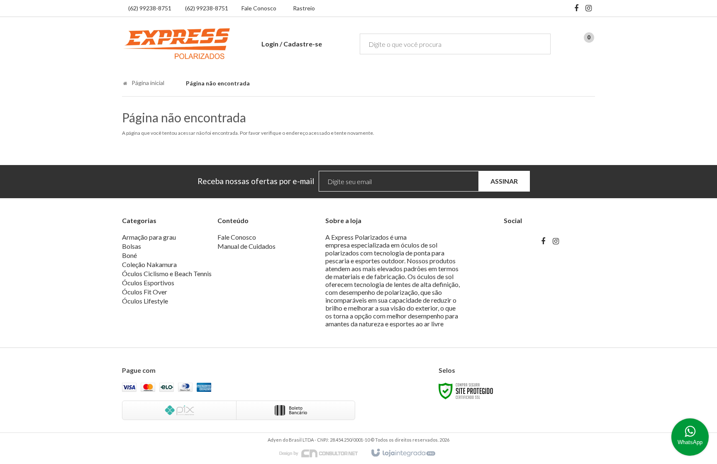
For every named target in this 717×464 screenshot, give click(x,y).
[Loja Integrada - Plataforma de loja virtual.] (402, 453)
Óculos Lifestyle (145, 301)
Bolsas (131, 246)
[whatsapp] (690, 437)
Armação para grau (149, 237)
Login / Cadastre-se (291, 44)
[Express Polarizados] (176, 43)
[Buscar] (538, 44)
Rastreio (304, 8)
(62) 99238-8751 (149, 8)
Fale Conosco (258, 8)
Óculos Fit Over (144, 292)
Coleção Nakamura (149, 264)
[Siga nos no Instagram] (589, 8)
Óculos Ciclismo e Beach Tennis (167, 273)
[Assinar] (504, 181)
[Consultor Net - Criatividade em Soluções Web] (322, 452)
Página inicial (148, 82)
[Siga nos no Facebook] (576, 8)
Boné (129, 255)
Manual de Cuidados (246, 246)
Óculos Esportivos (148, 283)
